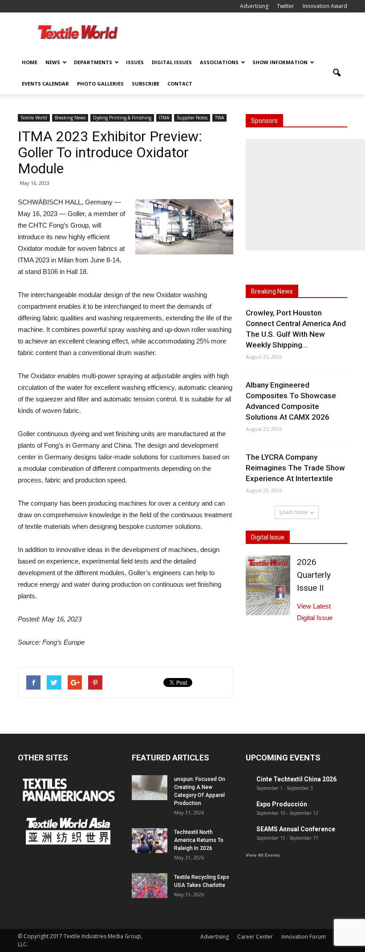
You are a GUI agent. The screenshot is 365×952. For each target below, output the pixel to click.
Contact (179, 83)
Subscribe (145, 83)
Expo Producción (281, 804)
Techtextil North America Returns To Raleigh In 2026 (198, 840)
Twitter (285, 6)
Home (29, 62)
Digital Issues (172, 62)
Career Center (255, 936)
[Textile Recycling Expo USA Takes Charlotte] (149, 885)
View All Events (263, 855)
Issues (135, 62)
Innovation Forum (303, 936)
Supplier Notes (192, 117)
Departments (93, 62)
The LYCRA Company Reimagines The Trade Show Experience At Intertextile (295, 468)
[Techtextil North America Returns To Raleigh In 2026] (149, 840)
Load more (294, 512)
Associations (219, 62)
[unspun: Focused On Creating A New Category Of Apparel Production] (149, 787)
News (52, 62)
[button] (336, 73)
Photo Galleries (100, 83)
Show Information (280, 62)
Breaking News (70, 117)
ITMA (164, 117)
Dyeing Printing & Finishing (122, 117)
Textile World (33, 117)
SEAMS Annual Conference (295, 829)
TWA (219, 117)
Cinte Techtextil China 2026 (296, 779)
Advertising (254, 6)
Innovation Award (325, 6)
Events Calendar (45, 83)
